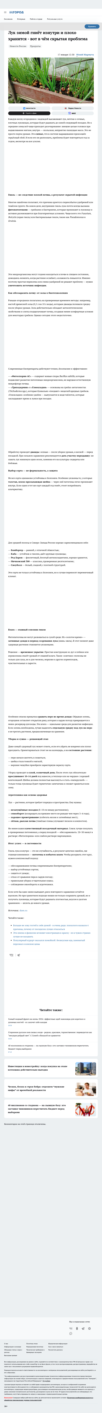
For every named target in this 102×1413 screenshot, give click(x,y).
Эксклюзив (8, 19)
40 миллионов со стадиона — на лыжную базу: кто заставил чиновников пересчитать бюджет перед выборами (48, 1048)
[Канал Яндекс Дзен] (29, 113)
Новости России (18, 46)
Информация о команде (12, 1347)
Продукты (35, 46)
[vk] (11, 955)
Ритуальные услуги (55, 19)
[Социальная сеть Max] (73, 113)
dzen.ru (23, 910)
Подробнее (46, 1381)
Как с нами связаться (55, 1347)
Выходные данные (10, 1355)
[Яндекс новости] (73, 108)
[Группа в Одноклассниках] (77, 1328)
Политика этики (32, 1344)
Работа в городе (36, 19)
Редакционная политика (34, 1347)
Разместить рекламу (55, 1350)
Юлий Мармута (85, 54)
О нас (6, 1344)
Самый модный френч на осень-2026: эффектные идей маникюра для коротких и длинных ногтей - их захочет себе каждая (46, 1022)
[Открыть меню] (5, 12)
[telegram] (19, 955)
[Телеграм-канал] (83, 1328)
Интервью (21, 19)
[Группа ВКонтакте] (29, 108)
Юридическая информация (57, 1344)
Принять (92, 26)
